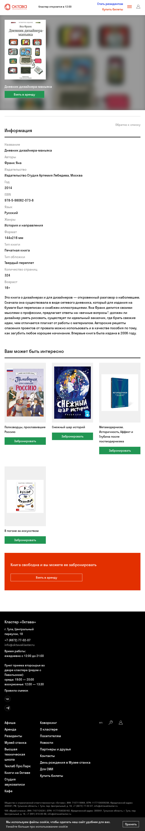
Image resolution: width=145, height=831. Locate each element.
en (101, 722)
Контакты (47, 756)
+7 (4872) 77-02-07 (18, 640)
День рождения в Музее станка (65, 762)
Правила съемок (16, 690)
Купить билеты (112, 9)
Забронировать (25, 441)
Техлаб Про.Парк (18, 766)
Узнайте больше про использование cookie (37, 826)
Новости (46, 742)
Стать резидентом (110, 4)
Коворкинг (48, 723)
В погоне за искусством (22, 531)
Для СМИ (46, 769)
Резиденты (13, 736)
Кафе (8, 791)
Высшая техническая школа (15, 754)
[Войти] (138, 7)
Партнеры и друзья (55, 749)
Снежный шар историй (68, 427)
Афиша (10, 723)
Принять (131, 824)
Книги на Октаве (17, 772)
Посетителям (50, 736)
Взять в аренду (24, 94)
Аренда (10, 729)
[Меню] (129, 6)
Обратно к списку (127, 125)
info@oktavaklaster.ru (20, 645)
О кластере (49, 729)
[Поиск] (111, 723)
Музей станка (15, 742)
